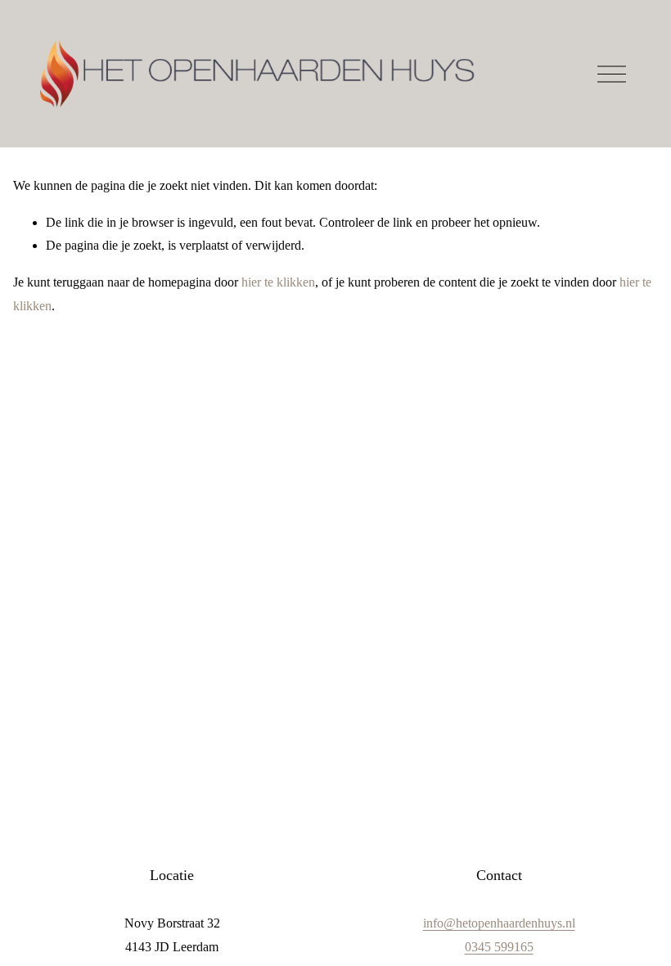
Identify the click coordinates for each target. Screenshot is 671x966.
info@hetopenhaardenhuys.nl (499, 923)
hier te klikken (278, 282)
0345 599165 (499, 947)
